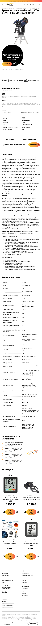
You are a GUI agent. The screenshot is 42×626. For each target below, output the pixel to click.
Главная (4, 8)
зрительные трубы (7, 580)
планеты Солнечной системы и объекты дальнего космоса (28, 425)
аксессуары (34, 145)
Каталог (11, 8)
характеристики (29, 140)
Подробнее (7, 624)
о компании (25, 573)
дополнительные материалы (14, 145)
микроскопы (5, 575)
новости (24, 578)
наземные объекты (27, 428)
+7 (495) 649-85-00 (8, 603)
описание (10, 140)
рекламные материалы (25, 585)
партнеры (25, 588)
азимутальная (26, 359)
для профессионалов (28, 416)
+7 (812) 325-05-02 (7, 607)
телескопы (5, 573)
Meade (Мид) (26, 120)
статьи (24, 580)
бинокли (4, 578)
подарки (24, 591)
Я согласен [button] (33, 623)
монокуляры (5, 585)
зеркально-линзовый (28, 301)
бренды (24, 582)
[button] (28, 5)
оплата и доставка (27, 575)
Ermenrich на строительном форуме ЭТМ (21, 1)
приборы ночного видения (7, 591)
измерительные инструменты (6, 588)
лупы (3, 582)
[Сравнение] (33, 5)
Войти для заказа (7, 64)
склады (24, 593)
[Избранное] (30, 5)
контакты (25, 595)
